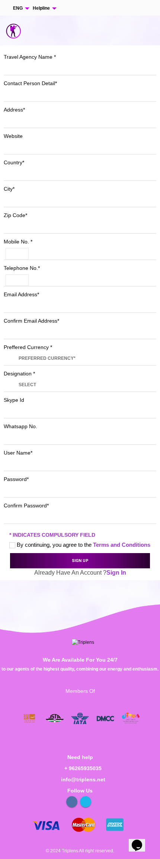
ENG (18, 8)
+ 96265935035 (83, 768)
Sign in (116, 572)
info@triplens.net (83, 779)
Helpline (41, 8)
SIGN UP (80, 560)
